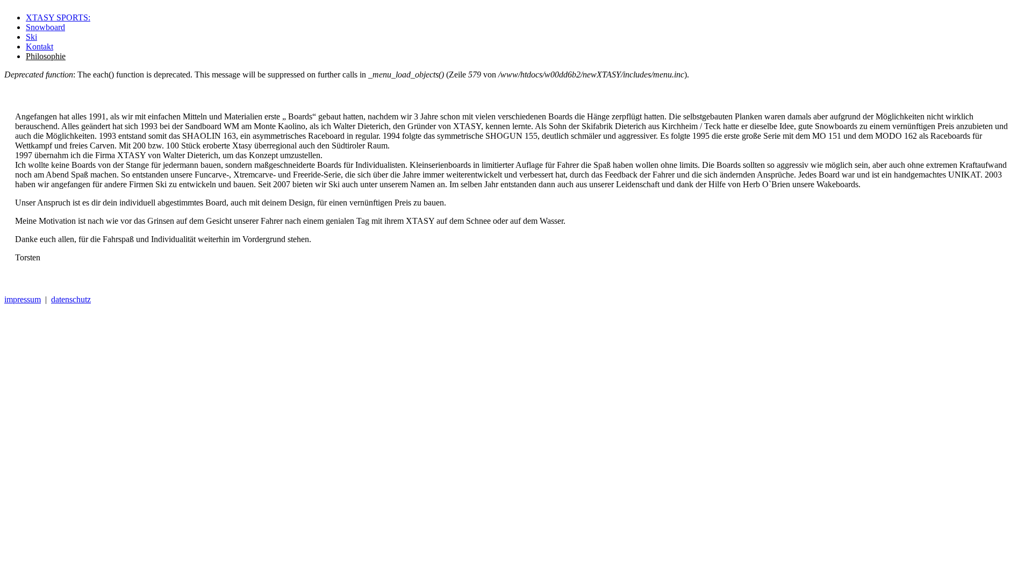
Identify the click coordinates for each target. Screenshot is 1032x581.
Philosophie (46, 56)
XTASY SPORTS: (58, 17)
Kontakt (39, 46)
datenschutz (71, 299)
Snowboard (45, 27)
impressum (22, 299)
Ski (31, 36)
